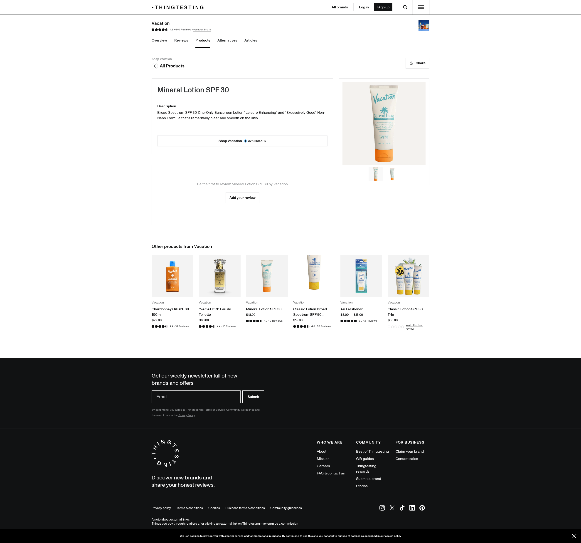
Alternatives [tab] (227, 40)
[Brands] (179, 7)
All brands (340, 7)
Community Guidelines (240, 410)
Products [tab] (202, 40)
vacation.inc (200, 30)
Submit (253, 396)
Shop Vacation (242, 140)
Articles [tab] (250, 40)
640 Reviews (183, 30)
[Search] (405, 7)
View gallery (384, 123)
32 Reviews (324, 326)
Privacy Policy (186, 415)
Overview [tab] (159, 40)
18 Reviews (182, 326)
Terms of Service (214, 410)
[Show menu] (421, 7)
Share (421, 63)
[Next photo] (414, 123)
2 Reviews (370, 321)
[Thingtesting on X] (392, 508)
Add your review (242, 197)
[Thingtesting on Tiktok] (402, 508)
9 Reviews (276, 321)
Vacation (280, 184)
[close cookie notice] (574, 536)
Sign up (383, 7)
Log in (364, 7)
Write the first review (414, 327)
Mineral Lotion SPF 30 (193, 90)
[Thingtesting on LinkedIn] (412, 508)
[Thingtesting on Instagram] (382, 508)
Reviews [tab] (181, 40)
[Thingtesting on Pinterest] (422, 508)
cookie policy (393, 536)
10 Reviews (229, 326)
